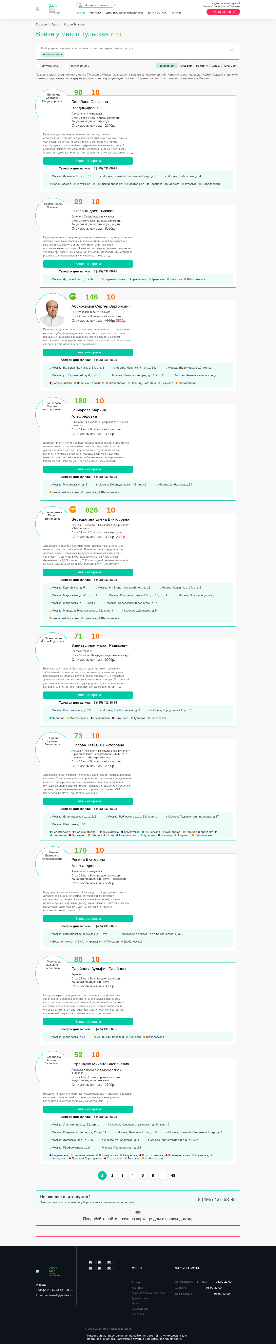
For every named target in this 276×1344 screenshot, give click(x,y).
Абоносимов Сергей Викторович (101, 306)
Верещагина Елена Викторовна (100, 519)
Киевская (58, 718)
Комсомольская (152, 1155)
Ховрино (166, 835)
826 (91, 510)
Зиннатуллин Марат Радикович (100, 645)
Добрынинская (62, 383)
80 (78, 959)
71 (78, 636)
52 (78, 1055)
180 (80, 401)
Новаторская (135, 183)
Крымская (158, 279)
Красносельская (178, 1155)
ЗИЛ (80, 941)
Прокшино (78, 835)
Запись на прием (88, 161)
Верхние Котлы (114, 279)
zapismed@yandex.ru (54, 1295)
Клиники (95, 12)
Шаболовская (210, 183)
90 (78, 92)
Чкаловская (158, 718)
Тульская (190, 183)
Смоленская (101, 718)
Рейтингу (202, 65)
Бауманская (60, 1155)
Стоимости (231, 65)
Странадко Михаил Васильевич (100, 1064)
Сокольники (114, 1158)
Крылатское (131, 831)
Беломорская (61, 831)
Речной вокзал (128, 835)
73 (78, 736)
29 (78, 202)
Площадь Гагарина (143, 383)
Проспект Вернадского (164, 183)
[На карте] (138, 1231)
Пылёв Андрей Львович (93, 211)
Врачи (81, 12)
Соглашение (140, 1308)
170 (80, 850)
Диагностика (157, 12)
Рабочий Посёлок (102, 835)
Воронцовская (61, 183)
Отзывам (186, 65)
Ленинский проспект (108, 183)
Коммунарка (110, 831)
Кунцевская (152, 831)
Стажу (216, 65)
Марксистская (78, 718)
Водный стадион (86, 831)
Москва (41, 1284)
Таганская (121, 718)
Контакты (138, 1314)
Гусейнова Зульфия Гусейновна (101, 969)
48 (173, 1175)
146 (91, 297)
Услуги (176, 12)
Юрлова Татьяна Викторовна (98, 745)
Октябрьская (116, 383)
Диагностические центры (124, 12)
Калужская (83, 183)
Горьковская (137, 279)
